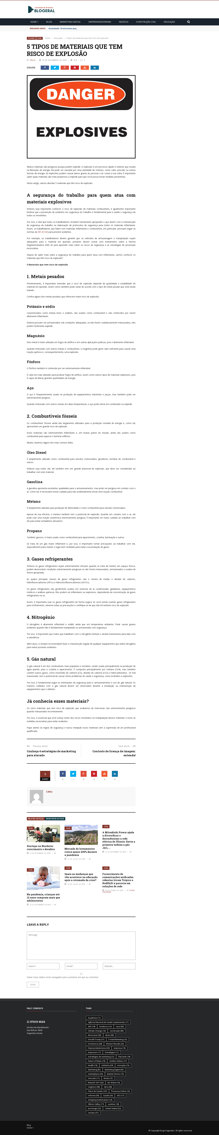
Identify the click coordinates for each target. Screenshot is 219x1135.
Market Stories (115, 1074)
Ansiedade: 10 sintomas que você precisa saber (72, 28)
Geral (39, 38)
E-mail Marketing (117, 1039)
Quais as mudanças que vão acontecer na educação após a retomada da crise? (81, 877)
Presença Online (120, 1091)
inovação (123, 1065)
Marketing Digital (70, 21)
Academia (94, 1017)
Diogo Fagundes (167, 1130)
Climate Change (97, 1030)
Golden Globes (118, 1061)
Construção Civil (146, 21)
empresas (94, 1052)
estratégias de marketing (101, 1056)
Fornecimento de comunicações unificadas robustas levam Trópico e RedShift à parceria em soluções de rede (117, 880)
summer (113, 1104)
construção (117, 1030)
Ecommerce (95, 1043)
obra (108, 1086)
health (92, 1065)
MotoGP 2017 (95, 1082)
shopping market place (100, 1099)
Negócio (123, 21)
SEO (120, 1095)
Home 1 (34, 21)
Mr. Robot (114, 1082)
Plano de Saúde (97, 1091)
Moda (108, 1078)
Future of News (96, 1061)
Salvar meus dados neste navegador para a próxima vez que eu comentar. (63, 977)
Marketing (94, 1069)
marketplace (95, 1074)
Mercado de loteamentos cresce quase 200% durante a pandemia (81, 851)
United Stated (113, 1108)
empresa (119, 1048)
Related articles (36, 818)
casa (120, 1026)
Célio (33, 60)
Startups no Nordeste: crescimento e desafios (41, 847)
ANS (91, 1026)
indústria (107, 1065)
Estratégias (112, 1052)
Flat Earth (124, 1056)
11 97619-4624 (36, 1021)
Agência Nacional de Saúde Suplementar (108, 1022)
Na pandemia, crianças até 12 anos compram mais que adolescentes (43, 897)
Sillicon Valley (96, 1104)
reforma (93, 1095)
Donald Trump (96, 1039)
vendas (93, 1112)
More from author (55, 818)
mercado (94, 1078)
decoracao (94, 1035)
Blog (49, 21)
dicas (109, 1035)
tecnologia (94, 1108)
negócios (94, 1086)
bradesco (105, 1026)
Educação (169, 21)
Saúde (108, 1095)
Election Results (115, 1043)
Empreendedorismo (99, 21)
